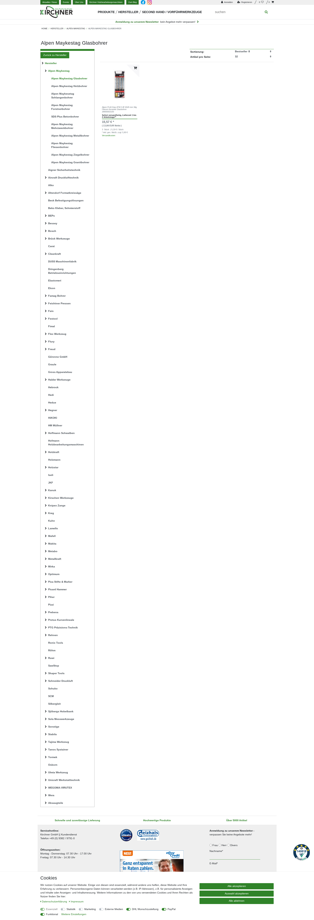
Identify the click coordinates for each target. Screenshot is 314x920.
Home (44, 28)
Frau (215, 845)
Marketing (90, 909)
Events (66, 2)
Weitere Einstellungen (73, 914)
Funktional (52, 914)
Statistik (71, 909)
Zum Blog (132, 2)
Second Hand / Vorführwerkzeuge (172, 12)
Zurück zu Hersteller (55, 55)
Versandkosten (108, 135)
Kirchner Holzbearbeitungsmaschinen (105, 2)
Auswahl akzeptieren (237, 893)
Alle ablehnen (236, 900)
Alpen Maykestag (76, 28)
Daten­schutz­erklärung (55, 901)
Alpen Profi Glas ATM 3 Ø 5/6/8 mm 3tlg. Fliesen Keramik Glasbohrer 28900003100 (119, 109)
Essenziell (51, 909)
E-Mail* (214, 863)
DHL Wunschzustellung (145, 909)
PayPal (172, 909)
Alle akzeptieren (237, 886)
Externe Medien (114, 909)
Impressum (77, 901)
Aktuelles (49, 2)
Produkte (106, 12)
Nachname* (216, 851)
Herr (224, 845)
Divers (234, 845)
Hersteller (128, 12)
